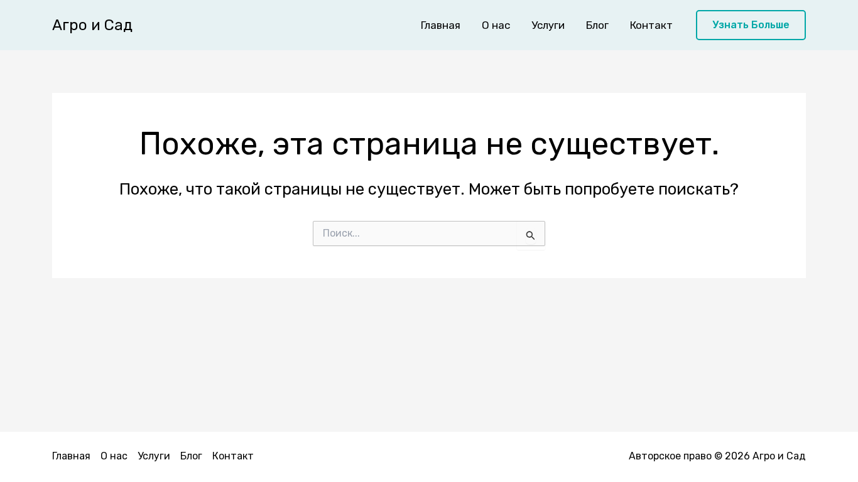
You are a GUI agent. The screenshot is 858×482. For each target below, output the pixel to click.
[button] (751, 25)
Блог (597, 25)
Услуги (548, 25)
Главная (440, 25)
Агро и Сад (92, 25)
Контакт (651, 25)
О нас (496, 25)
